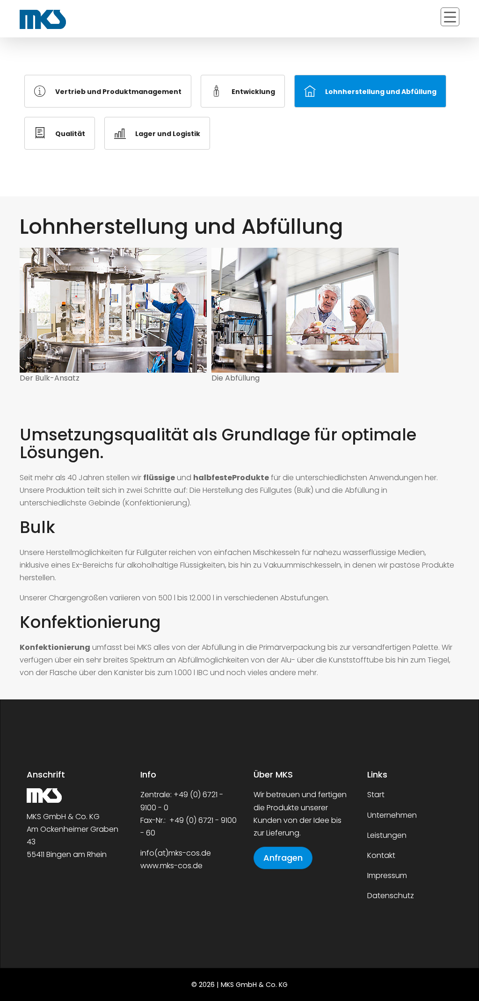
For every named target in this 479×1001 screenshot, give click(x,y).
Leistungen (386, 835)
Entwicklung (253, 91)
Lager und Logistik (167, 133)
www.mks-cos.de (171, 865)
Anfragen (283, 858)
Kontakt (381, 855)
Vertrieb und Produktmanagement (118, 91)
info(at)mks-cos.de (175, 853)
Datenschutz (390, 895)
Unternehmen (392, 815)
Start (376, 794)
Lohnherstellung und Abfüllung (380, 91)
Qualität (70, 133)
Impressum (387, 875)
